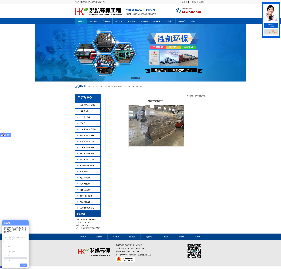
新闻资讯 (118, 21)
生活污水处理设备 (124, 86)
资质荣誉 (169, 21)
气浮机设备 (84, 172)
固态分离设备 (85, 190)
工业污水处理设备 (87, 147)
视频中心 (182, 21)
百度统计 (202, 2)
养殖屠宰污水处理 (87, 159)
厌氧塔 (82, 123)
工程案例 (144, 21)
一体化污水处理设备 (110, 86)
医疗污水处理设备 (87, 153)
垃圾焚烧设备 (85, 202)
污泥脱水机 (84, 111)
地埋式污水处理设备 (95, 86)
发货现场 (131, 21)
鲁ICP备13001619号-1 (123, 255)
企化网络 (141, 255)
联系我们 (184, 2)
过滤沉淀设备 (85, 184)
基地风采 (156, 21)
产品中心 (106, 21)
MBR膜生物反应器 (87, 166)
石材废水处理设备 (87, 208)
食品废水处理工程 (87, 141)
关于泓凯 (93, 21)
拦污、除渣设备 (86, 196)
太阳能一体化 (85, 117)
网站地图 (193, 2)
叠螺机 (142, 86)
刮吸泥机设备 (85, 178)
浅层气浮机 (135, 86)
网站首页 (81, 21)
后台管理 (147, 255)
